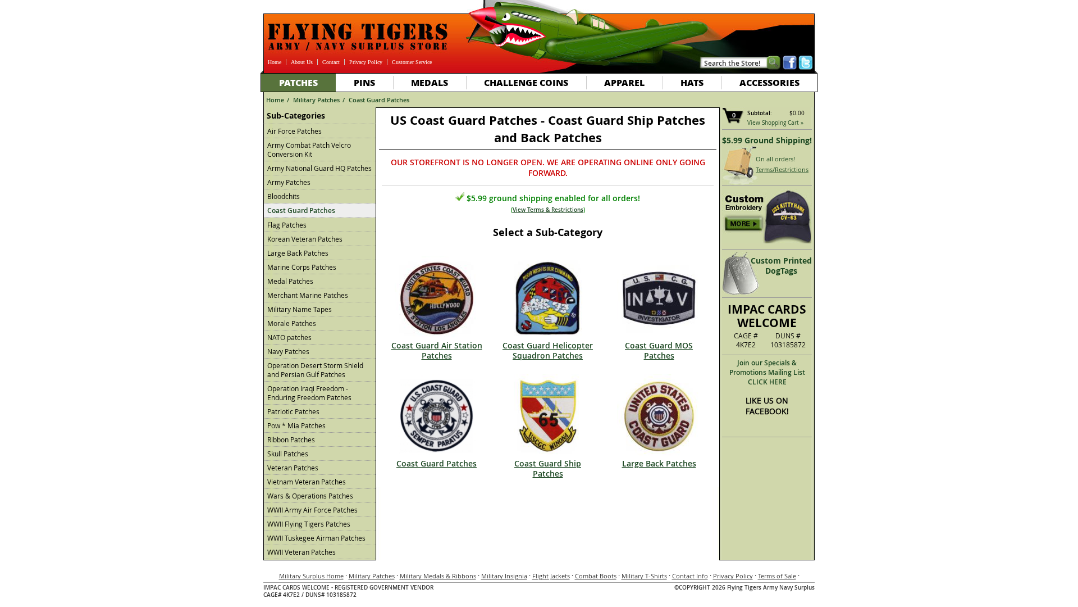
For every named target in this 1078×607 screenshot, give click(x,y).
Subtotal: (759, 113)
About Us (302, 62)
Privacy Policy (365, 62)
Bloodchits (283, 196)
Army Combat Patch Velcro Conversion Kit (309, 149)
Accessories (769, 82)
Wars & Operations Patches (310, 495)
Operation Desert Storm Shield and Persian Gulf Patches (315, 370)
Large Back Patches (297, 252)
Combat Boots (595, 576)
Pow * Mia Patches (296, 425)
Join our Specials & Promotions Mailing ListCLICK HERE (767, 372)
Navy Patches (288, 351)
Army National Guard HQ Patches (319, 168)
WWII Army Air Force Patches (312, 509)
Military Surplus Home (311, 576)
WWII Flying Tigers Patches (308, 523)
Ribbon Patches (291, 439)
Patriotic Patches (293, 411)
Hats (692, 82)
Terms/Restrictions (782, 169)
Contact (331, 62)
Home (274, 62)
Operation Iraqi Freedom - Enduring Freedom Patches (309, 393)
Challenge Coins (526, 82)
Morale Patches (291, 323)
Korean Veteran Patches (304, 238)
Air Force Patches (294, 130)
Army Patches (288, 182)
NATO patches (289, 337)
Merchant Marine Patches (307, 295)
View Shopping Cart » (775, 122)
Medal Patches (290, 281)
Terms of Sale (777, 576)
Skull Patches (287, 453)
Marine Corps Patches (301, 266)
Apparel (624, 82)
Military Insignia (504, 576)
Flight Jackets (551, 576)
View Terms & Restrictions (548, 210)
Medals (429, 82)
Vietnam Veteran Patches (306, 481)
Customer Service (412, 62)
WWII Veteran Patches (301, 551)
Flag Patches (287, 224)
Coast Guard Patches (379, 100)
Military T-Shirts (644, 576)
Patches (298, 82)
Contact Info (690, 576)
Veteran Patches (292, 467)
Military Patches (316, 100)
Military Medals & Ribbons (438, 576)
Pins (364, 82)
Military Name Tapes (299, 309)
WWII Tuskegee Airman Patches (316, 537)
